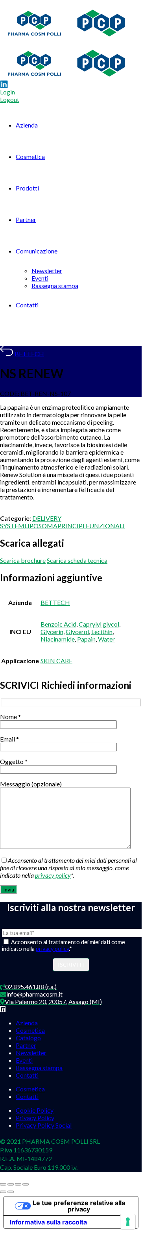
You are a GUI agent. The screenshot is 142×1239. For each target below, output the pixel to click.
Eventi (39, 278)
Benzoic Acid (58, 624)
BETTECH (29, 353)
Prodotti (27, 188)
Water (106, 639)
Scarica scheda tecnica (77, 560)
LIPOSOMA (40, 525)
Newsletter (46, 270)
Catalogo (28, 1037)
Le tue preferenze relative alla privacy (79, 1206)
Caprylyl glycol (99, 624)
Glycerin (52, 631)
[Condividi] (18, 1184)
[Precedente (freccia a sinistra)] (3, 1192)
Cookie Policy (34, 1110)
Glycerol (77, 631)
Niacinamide (58, 639)
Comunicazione (36, 251)
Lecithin (101, 631)
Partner (26, 219)
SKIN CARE (56, 660)
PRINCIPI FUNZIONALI (91, 525)
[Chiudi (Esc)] (25, 1184)
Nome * (10, 716)
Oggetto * (14, 761)
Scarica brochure (23, 560)
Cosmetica (30, 156)
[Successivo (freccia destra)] (10, 1192)
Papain (86, 639)
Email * (9, 739)
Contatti (27, 305)
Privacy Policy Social (44, 1125)
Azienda (27, 125)
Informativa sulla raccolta (48, 1222)
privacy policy (53, 875)
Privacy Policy (35, 1117)
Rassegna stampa (54, 285)
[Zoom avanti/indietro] (3, 1184)
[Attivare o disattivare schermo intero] (10, 1184)
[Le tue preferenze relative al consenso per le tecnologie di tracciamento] (127, 1221)
